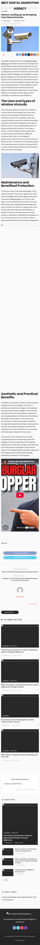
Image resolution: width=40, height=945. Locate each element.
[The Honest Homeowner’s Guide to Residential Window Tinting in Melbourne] (20, 636)
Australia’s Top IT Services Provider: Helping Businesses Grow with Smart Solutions (20, 579)
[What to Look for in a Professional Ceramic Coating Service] (7, 851)
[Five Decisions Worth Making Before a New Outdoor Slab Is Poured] (20, 705)
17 (38, 760)
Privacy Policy (20, 940)
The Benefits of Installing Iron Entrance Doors (24, 871)
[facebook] (14, 927)
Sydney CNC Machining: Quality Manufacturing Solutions (20, 572)
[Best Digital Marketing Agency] (19, 913)
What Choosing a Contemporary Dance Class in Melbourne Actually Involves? (20, 686)
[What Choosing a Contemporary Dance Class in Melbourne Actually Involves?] (20, 670)
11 (38, 690)
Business (5, 11)
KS (6, 543)
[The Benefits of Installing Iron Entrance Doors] (7, 872)
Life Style (14, 645)
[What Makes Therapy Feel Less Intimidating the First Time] (20, 740)
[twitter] (18, 927)
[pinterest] (22, 927)
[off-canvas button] (3, 3)
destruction (16, 199)
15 (38, 725)
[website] (3, 603)
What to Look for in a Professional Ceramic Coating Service (25, 850)
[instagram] (25, 927)
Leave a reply (9, 612)
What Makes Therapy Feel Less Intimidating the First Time (19, 756)
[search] (36, 3)
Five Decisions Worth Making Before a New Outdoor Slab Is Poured (17, 721)
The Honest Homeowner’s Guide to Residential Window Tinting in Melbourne (19, 651)
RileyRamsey (7, 21)
